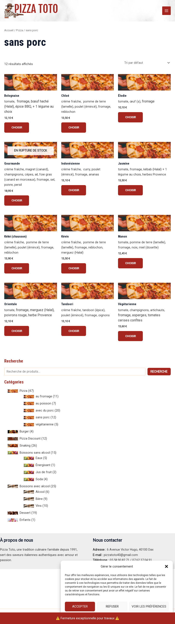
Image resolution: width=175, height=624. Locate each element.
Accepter (80, 606)
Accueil (8, 30)
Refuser (112, 606)
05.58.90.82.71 (119, 560)
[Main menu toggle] (166, 10)
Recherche (159, 371)
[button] (166, 566)
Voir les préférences (149, 606)
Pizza (19, 30)
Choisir (16, 127)
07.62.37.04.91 (142, 560)
